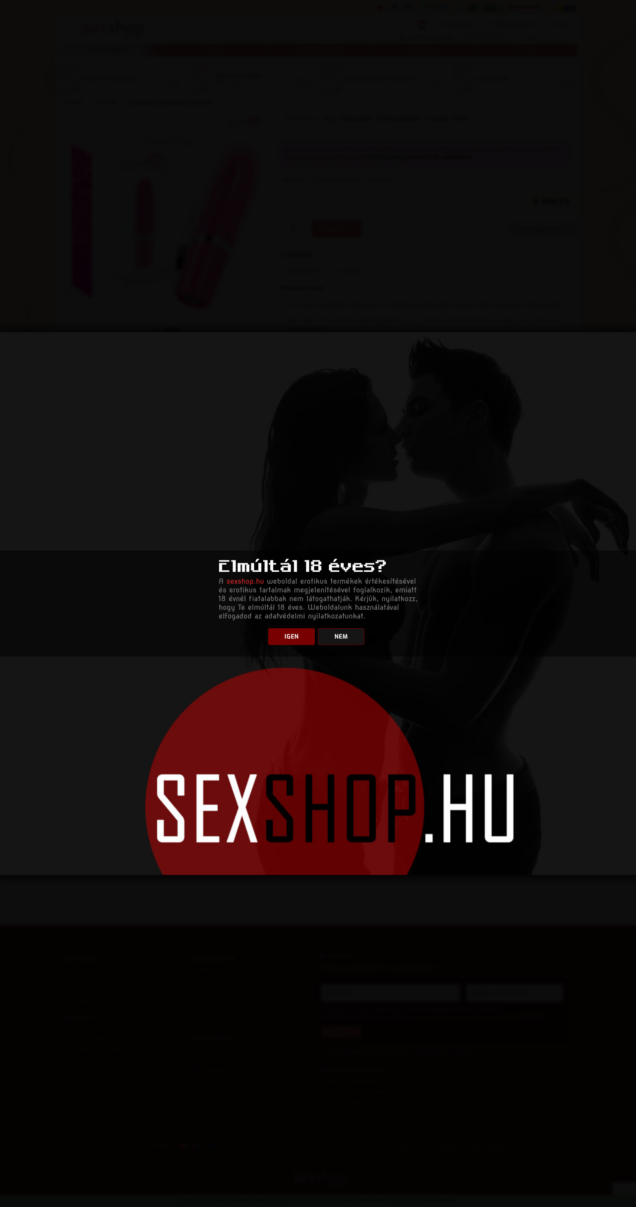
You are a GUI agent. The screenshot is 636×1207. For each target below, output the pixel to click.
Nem (341, 637)
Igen (292, 637)
